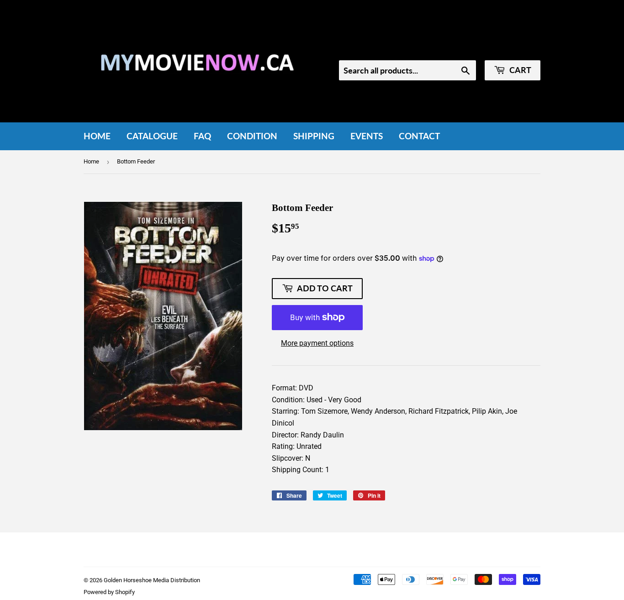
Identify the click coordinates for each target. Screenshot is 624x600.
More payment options (317, 343)
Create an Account (513, 48)
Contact (419, 136)
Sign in (464, 48)
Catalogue (152, 136)
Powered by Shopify (109, 592)
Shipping (313, 136)
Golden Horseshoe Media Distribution (152, 580)
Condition (252, 136)
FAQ (202, 136)
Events (366, 136)
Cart (519, 70)
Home (97, 136)
